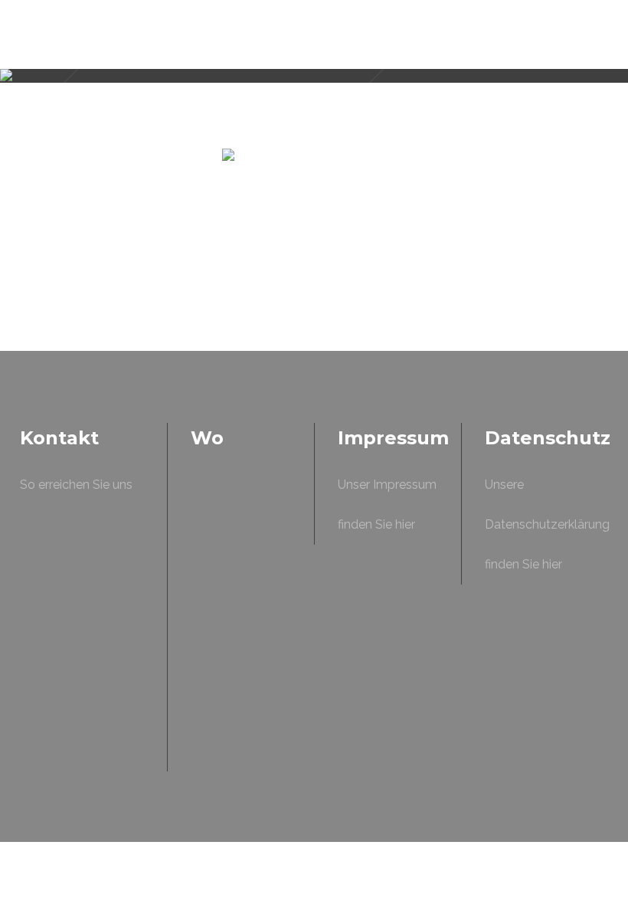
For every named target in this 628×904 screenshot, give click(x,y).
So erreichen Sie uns (76, 484)
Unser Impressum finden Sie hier (387, 504)
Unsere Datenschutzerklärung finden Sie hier (547, 524)
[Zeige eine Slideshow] (314, 300)
